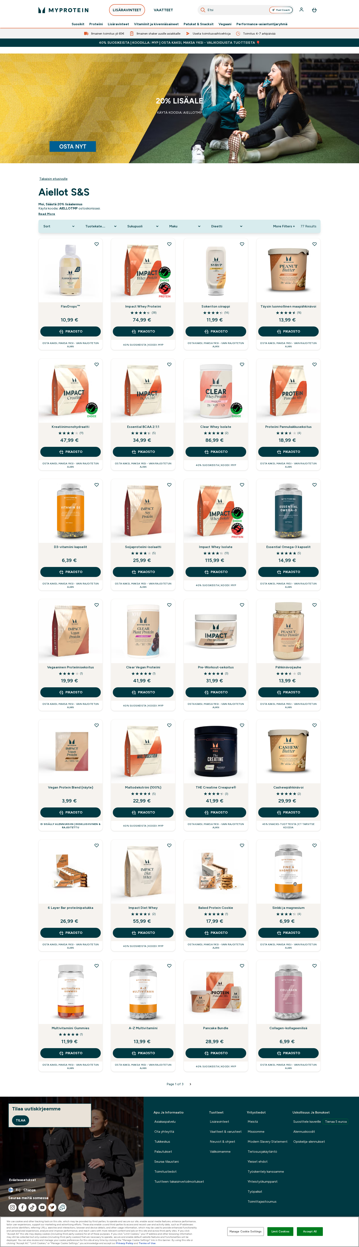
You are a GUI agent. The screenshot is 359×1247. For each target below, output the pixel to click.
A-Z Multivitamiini (143, 1028)
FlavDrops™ (70, 306)
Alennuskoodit (304, 1131)
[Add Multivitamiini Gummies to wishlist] (96, 966)
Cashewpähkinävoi (288, 787)
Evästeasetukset (22, 1180)
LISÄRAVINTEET (127, 10)
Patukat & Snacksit (199, 24)
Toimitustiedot (165, 1171)
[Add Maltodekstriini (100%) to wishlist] (169, 725)
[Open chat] (62, 1207)
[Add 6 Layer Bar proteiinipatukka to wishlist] (96, 845)
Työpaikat (255, 1191)
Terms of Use (147, 1243)
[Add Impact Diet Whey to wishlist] (169, 845)
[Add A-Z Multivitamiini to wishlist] (169, 966)
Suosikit (78, 24)
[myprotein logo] (63, 10)
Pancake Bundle (215, 1028)
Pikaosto (73, 331)
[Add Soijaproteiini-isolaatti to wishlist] (169, 485)
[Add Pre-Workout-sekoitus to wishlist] (242, 605)
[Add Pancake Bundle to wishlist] (242, 966)
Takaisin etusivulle (53, 179)
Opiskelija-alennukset (309, 1141)
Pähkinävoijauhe (288, 667)
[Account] (302, 10)
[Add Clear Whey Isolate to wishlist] (242, 364)
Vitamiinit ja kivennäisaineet (156, 24)
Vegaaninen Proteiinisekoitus (70, 667)
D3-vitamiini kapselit (70, 547)
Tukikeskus (162, 1141)
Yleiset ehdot (258, 1161)
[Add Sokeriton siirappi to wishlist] (242, 244)
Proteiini (96, 24)
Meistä (253, 1121)
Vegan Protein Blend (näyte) (70, 787)
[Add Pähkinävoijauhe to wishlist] (314, 605)
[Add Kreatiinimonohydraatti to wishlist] (96, 364)
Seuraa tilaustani (166, 1161)
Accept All (310, 1231)
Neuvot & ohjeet (222, 1141)
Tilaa (20, 1120)
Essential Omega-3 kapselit (288, 547)
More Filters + (284, 226)
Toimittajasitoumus (262, 1201)
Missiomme (256, 1131)
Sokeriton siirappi (216, 306)
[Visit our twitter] (52, 1207)
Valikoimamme (220, 1151)
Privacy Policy (124, 1243)
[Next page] (190, 1084)
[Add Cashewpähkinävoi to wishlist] (314, 725)
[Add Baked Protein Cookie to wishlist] (242, 845)
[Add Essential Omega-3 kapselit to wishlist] (314, 485)
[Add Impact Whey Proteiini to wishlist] (169, 244)
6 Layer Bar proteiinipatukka (70, 907)
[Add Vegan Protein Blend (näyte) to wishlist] (96, 725)
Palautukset (163, 1151)
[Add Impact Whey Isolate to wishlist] (242, 485)
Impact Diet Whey (143, 907)
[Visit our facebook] (22, 1207)
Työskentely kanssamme (266, 1171)
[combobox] (246, 10)
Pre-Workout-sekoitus (216, 667)
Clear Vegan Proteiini (143, 667)
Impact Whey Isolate (215, 547)
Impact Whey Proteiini (143, 306)
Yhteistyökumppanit (263, 1181)
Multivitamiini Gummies (70, 1028)
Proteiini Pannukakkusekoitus (288, 427)
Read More (46, 214)
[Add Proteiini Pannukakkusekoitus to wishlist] (314, 364)
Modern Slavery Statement (268, 1141)
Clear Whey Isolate (215, 427)
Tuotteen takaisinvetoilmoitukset (179, 1181)
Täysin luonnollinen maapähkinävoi (288, 306)
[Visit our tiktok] (32, 1207)
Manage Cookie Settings (246, 1231)
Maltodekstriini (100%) (143, 787)
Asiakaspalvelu (165, 1121)
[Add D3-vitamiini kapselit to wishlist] (96, 485)
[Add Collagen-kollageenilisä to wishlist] (314, 966)
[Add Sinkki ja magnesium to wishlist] (314, 845)
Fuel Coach (283, 10)
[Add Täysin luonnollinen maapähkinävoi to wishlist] (314, 244)
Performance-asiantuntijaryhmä (261, 24)
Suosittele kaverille (320, 1121)
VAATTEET (163, 10)
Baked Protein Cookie (215, 907)
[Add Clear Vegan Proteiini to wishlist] (169, 605)
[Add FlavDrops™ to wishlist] (96, 244)
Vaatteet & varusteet (226, 1131)
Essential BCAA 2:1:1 (143, 427)
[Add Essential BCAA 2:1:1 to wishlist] (169, 364)
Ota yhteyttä (164, 1131)
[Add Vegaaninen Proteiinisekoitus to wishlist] (96, 605)
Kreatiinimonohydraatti (70, 427)
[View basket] (314, 10)
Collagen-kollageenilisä (288, 1028)
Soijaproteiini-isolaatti (143, 547)
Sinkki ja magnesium (288, 907)
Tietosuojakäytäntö (262, 1151)
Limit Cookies (280, 1231)
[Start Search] (203, 10)
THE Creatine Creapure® (216, 787)
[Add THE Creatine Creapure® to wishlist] (242, 725)
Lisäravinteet (118, 24)
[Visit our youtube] (42, 1207)
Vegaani (225, 24)
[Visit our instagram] (12, 1207)
